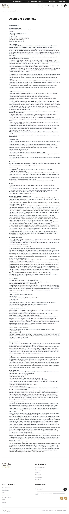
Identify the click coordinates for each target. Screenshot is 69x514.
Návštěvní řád (5, 495)
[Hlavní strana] (5, 6)
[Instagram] (65, 498)
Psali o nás (38, 479)
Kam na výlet (38, 477)
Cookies (4, 502)
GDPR (3, 499)
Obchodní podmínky (6, 497)
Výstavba (37, 472)
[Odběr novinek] (51, 489)
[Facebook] (61, 498)
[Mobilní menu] (66, 6)
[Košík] (57, 5)
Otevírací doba (5, 490)
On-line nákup (46, 5)
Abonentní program (6, 487)
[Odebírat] (65, 489)
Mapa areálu (38, 474)
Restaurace (38, 470)
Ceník (3, 492)
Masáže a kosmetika (40, 467)
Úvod (3, 11)
